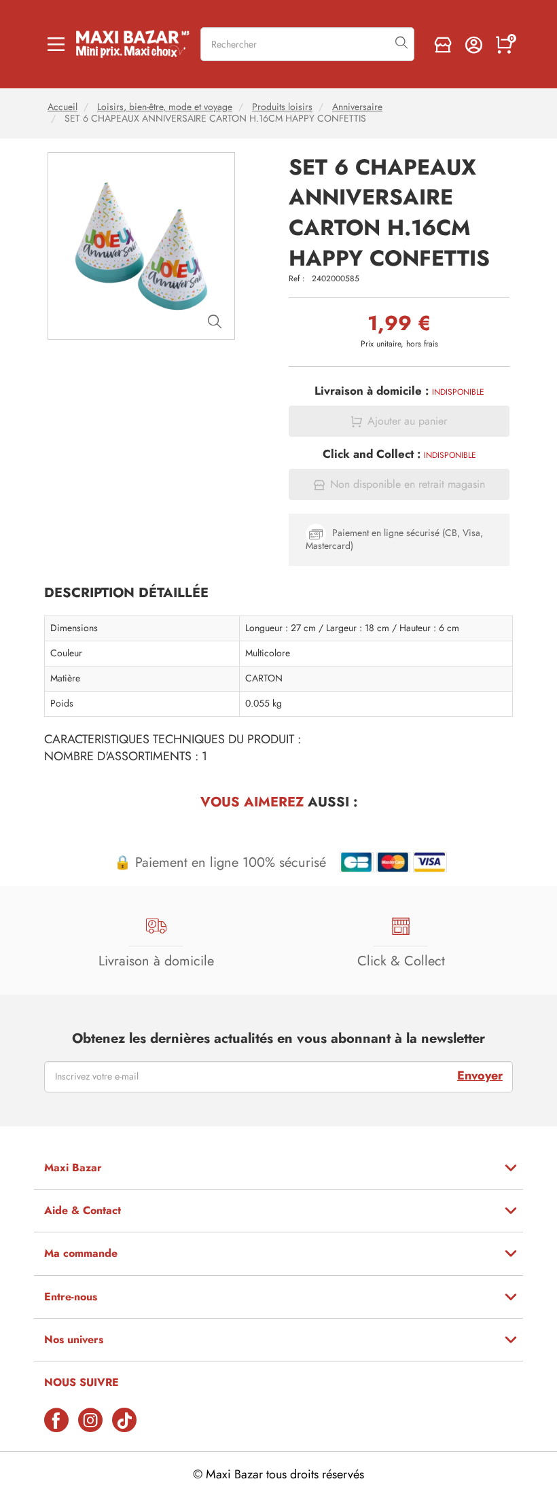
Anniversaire (357, 107)
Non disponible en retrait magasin (407, 484)
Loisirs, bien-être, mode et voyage (164, 107)
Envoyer (480, 1075)
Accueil (62, 107)
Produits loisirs (282, 107)
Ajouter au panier (407, 421)
